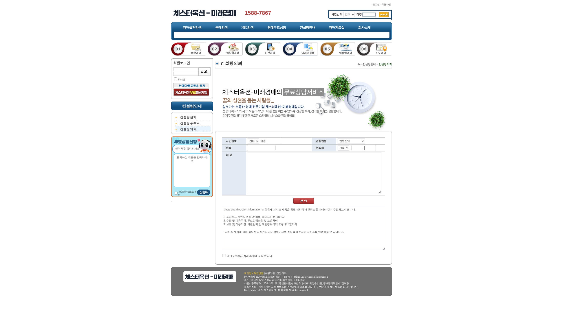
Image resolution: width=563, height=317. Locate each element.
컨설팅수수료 (190, 123)
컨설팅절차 (188, 117)
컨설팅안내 (307, 27)
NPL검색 (247, 27)
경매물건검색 (192, 27)
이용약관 (270, 273)
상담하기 (204, 193)
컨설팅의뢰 (188, 129)
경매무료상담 (276, 27)
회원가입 (386, 4)
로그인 (376, 4)
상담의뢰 (281, 273)
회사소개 (364, 27)
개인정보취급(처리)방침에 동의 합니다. (249, 256)
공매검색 (221, 27)
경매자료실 (336, 27)
